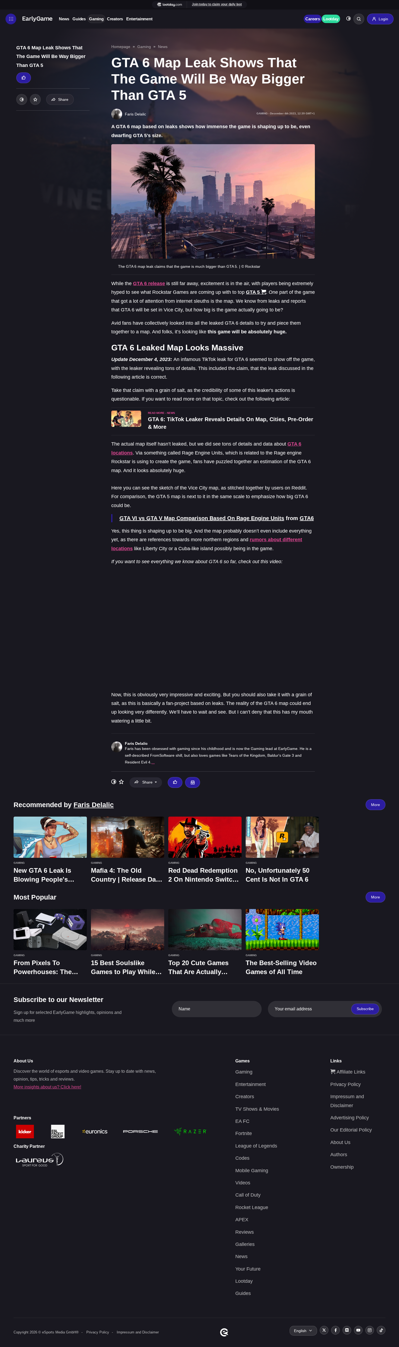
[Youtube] (358, 1330)
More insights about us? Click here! (47, 1087)
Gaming (96, 19)
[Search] (358, 19)
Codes (242, 1158)
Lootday (330, 19)
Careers (312, 19)
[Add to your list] (35, 99)
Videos (242, 1182)
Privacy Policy (345, 1084)
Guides (79, 19)
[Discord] (347, 1330)
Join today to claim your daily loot (217, 4)
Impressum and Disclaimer (138, 1332)
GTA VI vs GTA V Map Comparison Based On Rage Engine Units (201, 518)
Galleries (245, 1244)
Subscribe (365, 1009)
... (153, 762)
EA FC (242, 1121)
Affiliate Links (350, 1072)
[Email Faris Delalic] (192, 782)
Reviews (244, 1232)
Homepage (120, 46)
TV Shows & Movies (257, 1109)
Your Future (248, 1269)
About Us (340, 1142)
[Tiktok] (381, 1330)
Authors (338, 1154)
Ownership (342, 1167)
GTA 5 (253, 292)
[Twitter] (324, 1330)
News (64, 19)
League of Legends (256, 1146)
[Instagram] (369, 1330)
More (375, 805)
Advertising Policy (349, 1117)
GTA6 (307, 518)
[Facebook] (335, 1330)
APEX (241, 1219)
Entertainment (139, 19)
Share (63, 99)
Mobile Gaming (251, 1170)
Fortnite (243, 1133)
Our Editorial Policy (351, 1130)
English (300, 1331)
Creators (115, 19)
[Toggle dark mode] (348, 19)
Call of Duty (248, 1195)
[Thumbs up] (23, 77)
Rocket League (251, 1207)
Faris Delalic (136, 743)
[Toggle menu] (10, 19)
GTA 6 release (149, 283)
